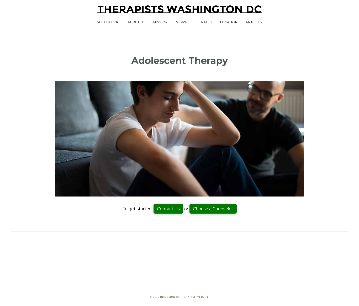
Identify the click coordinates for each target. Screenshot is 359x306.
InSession (167, 297)
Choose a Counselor (213, 208)
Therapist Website (194, 297)
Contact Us (168, 208)
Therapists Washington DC (179, 9)
